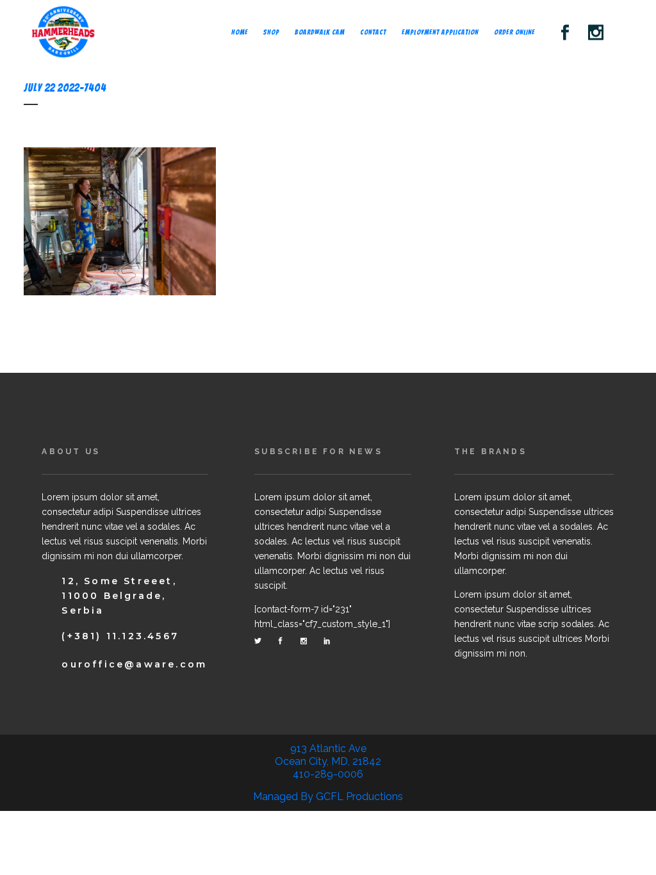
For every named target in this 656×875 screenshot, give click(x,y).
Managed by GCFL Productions (328, 796)
